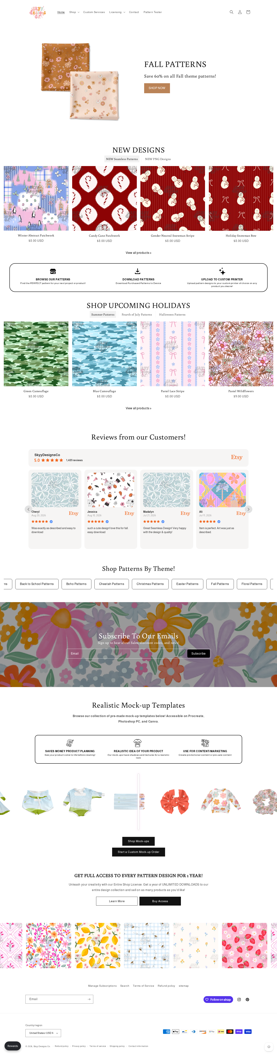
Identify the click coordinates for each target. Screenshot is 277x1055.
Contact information (138, 1046)
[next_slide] (248, 509)
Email (75, 653)
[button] (74, 12)
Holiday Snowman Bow (241, 235)
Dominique (205, 511)
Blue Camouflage (104, 391)
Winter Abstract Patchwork (36, 235)
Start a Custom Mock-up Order (138, 852)
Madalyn (92, 511)
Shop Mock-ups (138, 841)
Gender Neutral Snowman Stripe (172, 235)
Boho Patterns (70, 584)
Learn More (117, 901)
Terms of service (98, 1046)
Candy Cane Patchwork (104, 235)
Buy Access (160, 901)
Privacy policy (79, 1046)
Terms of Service (143, 985)
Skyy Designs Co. (42, 1046)
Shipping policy (117, 1046)
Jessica (36, 511)
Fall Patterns (213, 584)
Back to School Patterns (30, 584)
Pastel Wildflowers (241, 391)
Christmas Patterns (143, 584)
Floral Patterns (245, 584)
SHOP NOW (157, 88)
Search (124, 985)
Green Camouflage (36, 391)
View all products (137, 252)
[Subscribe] (89, 999)
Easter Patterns (181, 584)
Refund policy (166, 985)
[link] (150, 253)
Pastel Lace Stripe (172, 391)
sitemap (184, 985)
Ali (145, 511)
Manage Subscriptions (102, 985)
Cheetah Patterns (105, 584)
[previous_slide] (28, 509)
